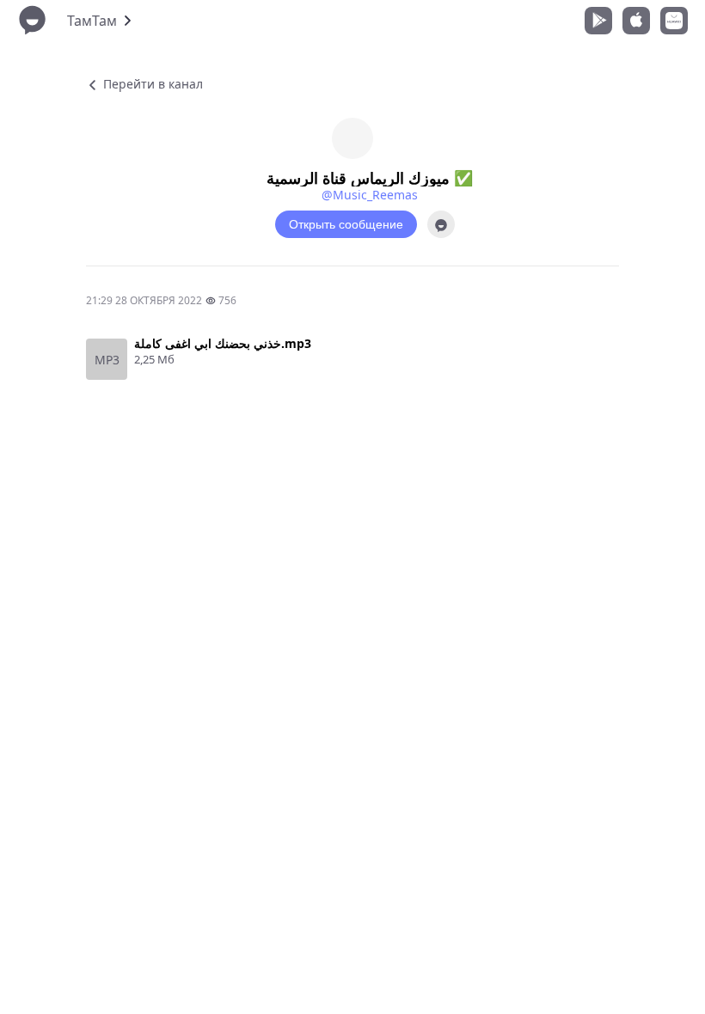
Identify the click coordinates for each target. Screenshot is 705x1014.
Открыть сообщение (346, 224)
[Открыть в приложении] (441, 224)
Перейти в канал (151, 84)
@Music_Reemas (370, 194)
